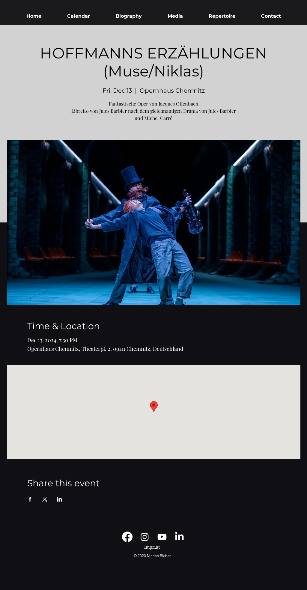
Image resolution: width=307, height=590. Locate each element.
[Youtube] (162, 537)
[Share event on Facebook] (30, 499)
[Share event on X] (45, 499)
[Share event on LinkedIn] (59, 499)
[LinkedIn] (179, 537)
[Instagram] (144, 537)
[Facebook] (127, 537)
